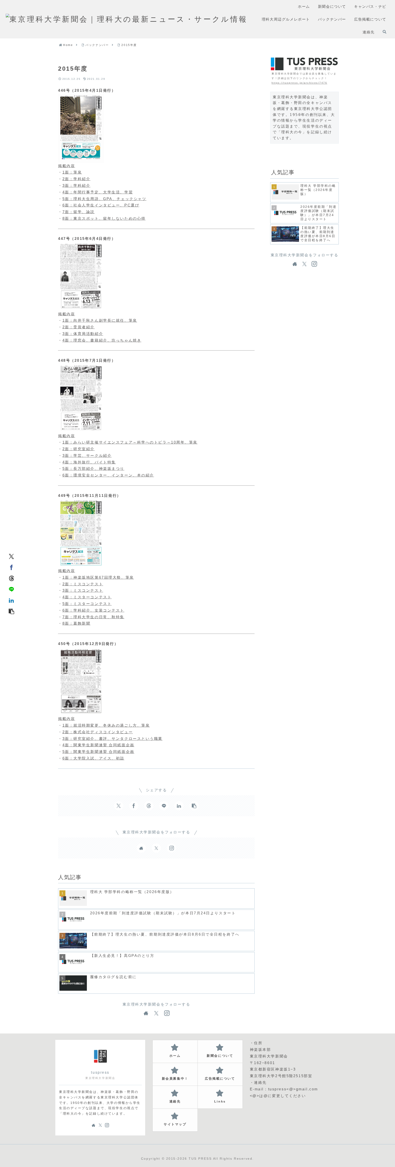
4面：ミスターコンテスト (87, 597)
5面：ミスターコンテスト (87, 604)
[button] (11, 611)
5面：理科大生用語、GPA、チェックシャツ (104, 199)
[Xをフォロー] (156, 848)
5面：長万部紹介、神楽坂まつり (93, 469)
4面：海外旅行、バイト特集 (89, 462)
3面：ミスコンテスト (82, 590)
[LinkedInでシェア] (11, 600)
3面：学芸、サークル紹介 (87, 456)
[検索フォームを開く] (384, 31)
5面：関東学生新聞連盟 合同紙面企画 (98, 752)
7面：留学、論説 (78, 212)
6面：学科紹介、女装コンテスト (93, 610)
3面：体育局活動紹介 (82, 334)
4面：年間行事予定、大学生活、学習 (97, 192)
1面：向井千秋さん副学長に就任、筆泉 (99, 320)
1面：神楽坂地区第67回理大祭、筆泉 (98, 577)
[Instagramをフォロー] (171, 848)
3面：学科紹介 (76, 185)
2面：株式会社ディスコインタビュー (97, 732)
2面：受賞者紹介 (78, 327)
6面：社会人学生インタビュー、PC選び (100, 205)
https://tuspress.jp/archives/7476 (299, 82)
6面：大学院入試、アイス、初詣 (93, 758)
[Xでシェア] (11, 556)
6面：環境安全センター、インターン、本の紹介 (108, 475)
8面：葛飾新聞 (76, 623)
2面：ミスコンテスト (82, 584)
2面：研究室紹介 (78, 449)
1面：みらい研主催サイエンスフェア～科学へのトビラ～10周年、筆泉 (130, 442)
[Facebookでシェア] (11, 567)
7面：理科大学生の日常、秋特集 (93, 617)
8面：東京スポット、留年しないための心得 (104, 218)
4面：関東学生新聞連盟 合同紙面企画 (98, 745)
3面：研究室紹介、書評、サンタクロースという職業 (112, 739)
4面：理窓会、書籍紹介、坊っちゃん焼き (101, 340)
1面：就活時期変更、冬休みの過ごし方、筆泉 (106, 725)
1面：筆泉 (72, 172)
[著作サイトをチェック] (141, 848)
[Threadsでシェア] (11, 578)
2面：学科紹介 (76, 179)
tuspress (100, 1072)
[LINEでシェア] (11, 589)
